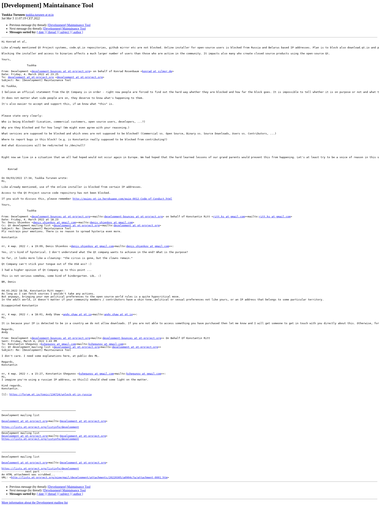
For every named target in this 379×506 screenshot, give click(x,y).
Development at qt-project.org (24, 421)
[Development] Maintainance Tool (69, 25)
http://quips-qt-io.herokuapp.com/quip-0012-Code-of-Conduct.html (122, 198)
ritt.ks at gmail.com (229, 216)
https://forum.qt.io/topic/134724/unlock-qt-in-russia (50, 394)
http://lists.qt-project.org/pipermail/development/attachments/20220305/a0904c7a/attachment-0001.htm (89, 477)
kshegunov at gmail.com (58, 344)
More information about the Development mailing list (35, 502)
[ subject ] (64, 32)
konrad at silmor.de (157, 71)
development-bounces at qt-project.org (61, 71)
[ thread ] (52, 32)
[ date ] (41, 32)
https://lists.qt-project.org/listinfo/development (40, 427)
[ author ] (77, 32)
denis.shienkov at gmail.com (54, 222)
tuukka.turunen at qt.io (40, 14)
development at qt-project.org (31, 77)
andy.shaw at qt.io (77, 314)
